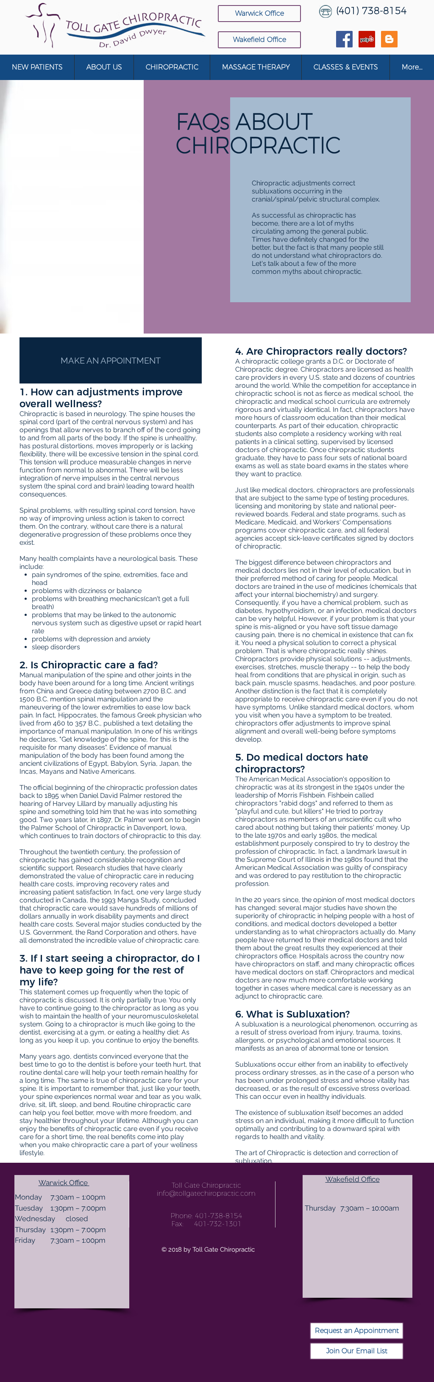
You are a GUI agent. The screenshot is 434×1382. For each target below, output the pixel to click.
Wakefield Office (353, 1179)
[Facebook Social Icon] (344, 39)
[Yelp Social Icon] (367, 39)
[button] (104, 67)
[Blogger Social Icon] (389, 39)
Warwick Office (64, 1182)
